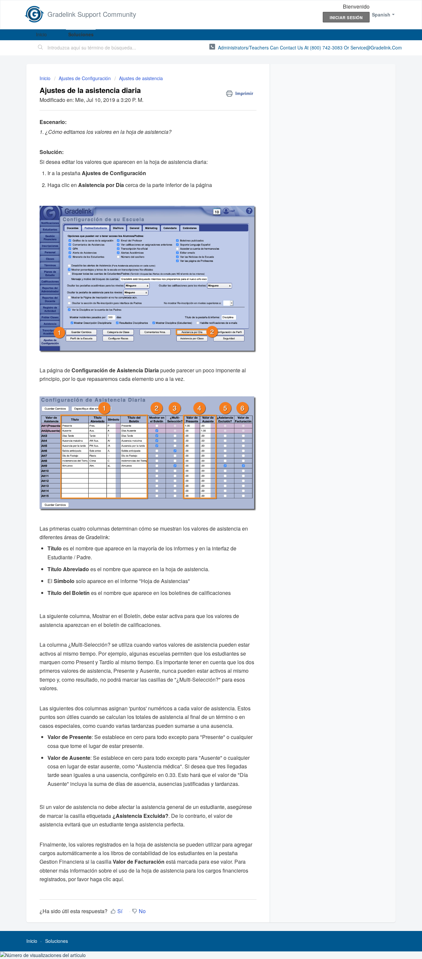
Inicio (41, 34)
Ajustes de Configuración (85, 78)
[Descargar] (199, 403)
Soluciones (81, 34)
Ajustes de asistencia (141, 78)
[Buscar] (40, 47)
